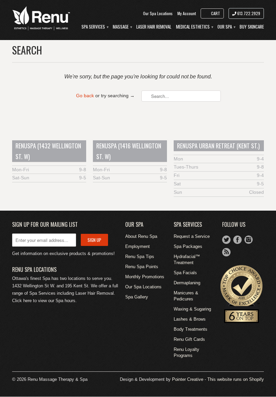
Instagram (248, 240)
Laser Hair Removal (153, 27)
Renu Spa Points (141, 266)
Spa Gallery (136, 296)
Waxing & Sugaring (192, 309)
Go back (85, 95)
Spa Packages (188, 246)
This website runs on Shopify (235, 379)
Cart (215, 13)
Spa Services (94, 27)
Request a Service (192, 236)
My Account (186, 13)
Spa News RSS (226, 252)
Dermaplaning (187, 282)
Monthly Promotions (144, 276)
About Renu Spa (141, 236)
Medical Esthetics (194, 27)
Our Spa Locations (158, 13)
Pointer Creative (187, 379)
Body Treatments (190, 329)
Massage (122, 27)
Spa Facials (185, 272)
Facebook (237, 240)
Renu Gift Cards (189, 339)
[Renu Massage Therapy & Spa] (41, 18)
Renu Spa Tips (139, 256)
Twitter (226, 240)
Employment (137, 246)
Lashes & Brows (190, 319)
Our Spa (226, 27)
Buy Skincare (252, 27)
